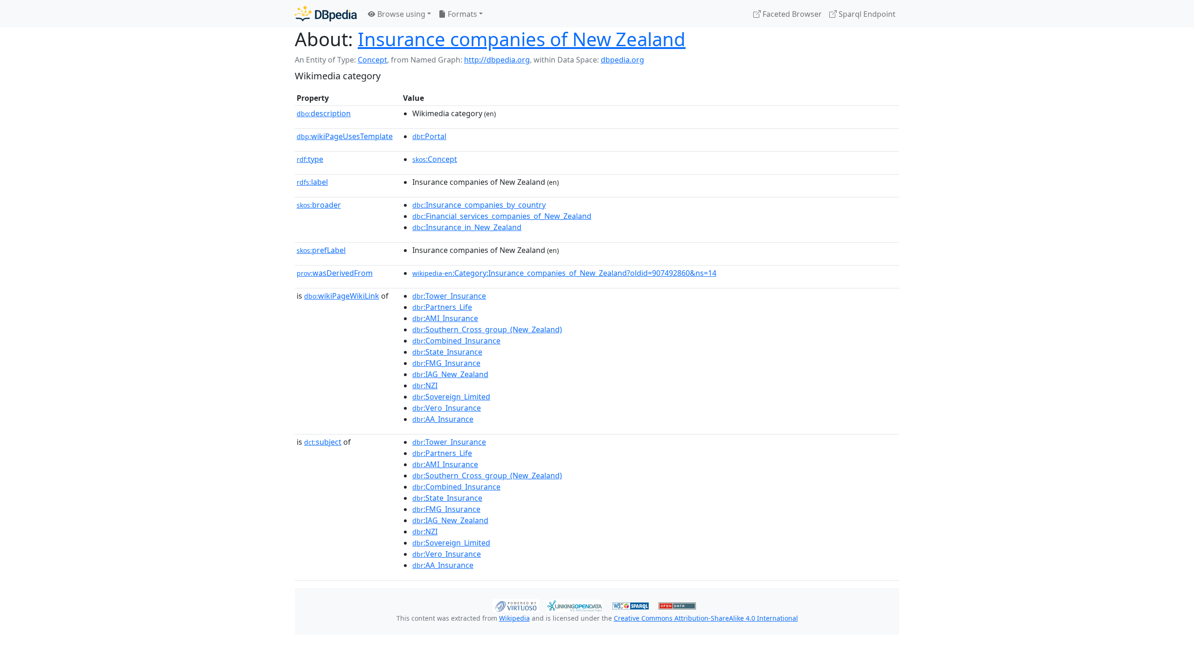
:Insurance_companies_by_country (479, 205)
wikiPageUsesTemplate (345, 136)
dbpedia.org (622, 60)
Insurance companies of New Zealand (522, 39)
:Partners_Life (442, 307)
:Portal (429, 136)
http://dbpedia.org (497, 60)
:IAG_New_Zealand (450, 374)
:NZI (424, 385)
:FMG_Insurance (446, 363)
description (324, 113)
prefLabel (321, 250)
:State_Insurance (447, 352)
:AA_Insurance (442, 419)
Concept (372, 60)
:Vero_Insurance (446, 408)
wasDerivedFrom (335, 273)
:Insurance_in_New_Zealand (466, 227)
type (310, 159)
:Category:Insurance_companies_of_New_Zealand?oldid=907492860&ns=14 (564, 273)
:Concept (434, 159)
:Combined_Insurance (456, 341)
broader (319, 205)
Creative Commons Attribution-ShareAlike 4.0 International (706, 618)
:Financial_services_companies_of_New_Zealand (501, 216)
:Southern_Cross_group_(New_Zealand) (487, 329)
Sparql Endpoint (866, 14)
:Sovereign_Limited (451, 397)
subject (322, 442)
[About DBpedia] (326, 14)
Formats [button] (461, 14)
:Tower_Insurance (449, 296)
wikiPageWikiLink (341, 296)
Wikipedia (514, 618)
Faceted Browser (791, 14)
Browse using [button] (400, 14)
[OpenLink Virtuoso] (516, 605)
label (312, 182)
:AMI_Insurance (445, 318)
